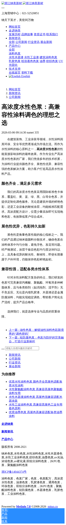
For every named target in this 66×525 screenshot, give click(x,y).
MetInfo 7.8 (23, 506)
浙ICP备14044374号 (14, 471)
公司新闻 (15, 97)
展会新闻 (15, 366)
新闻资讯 (15, 93)
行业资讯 (15, 362)
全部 (12, 42)
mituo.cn (53, 506)
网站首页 (15, 26)
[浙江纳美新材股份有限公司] (33, 3)
